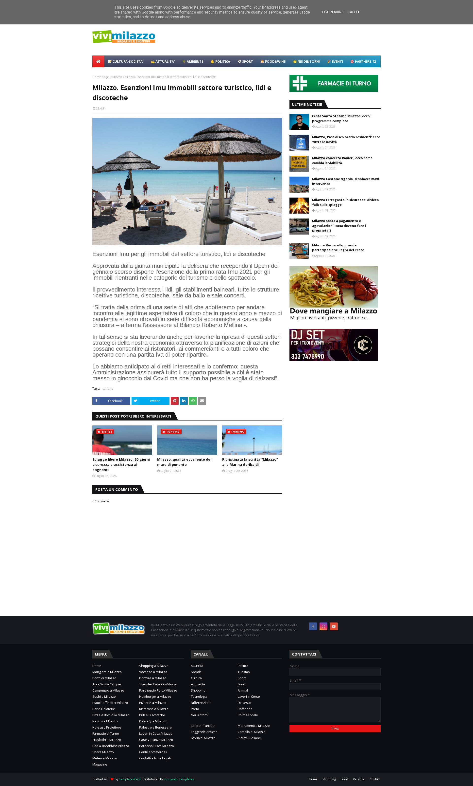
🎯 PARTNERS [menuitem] (361, 61)
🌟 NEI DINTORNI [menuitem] (306, 61)
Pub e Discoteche (152, 715)
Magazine (99, 764)
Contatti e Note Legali (155, 758)
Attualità (197, 665)
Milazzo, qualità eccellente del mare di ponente (184, 462)
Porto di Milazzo (104, 678)
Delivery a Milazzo (153, 721)
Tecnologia (199, 696)
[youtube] (334, 626)
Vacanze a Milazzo (153, 672)
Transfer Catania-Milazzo (158, 684)
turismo (116, 77)
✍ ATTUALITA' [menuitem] (163, 61)
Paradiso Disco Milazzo (156, 746)
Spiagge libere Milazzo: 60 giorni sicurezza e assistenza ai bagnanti (121, 464)
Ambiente (198, 684)
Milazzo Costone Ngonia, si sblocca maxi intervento (345, 181)
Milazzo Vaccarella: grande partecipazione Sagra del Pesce (338, 247)
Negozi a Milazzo (105, 721)
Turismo (244, 672)
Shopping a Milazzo (154, 665)
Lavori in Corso (249, 696)
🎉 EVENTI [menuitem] (335, 61)
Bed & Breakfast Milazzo (110, 746)
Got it (354, 12)
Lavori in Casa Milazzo (155, 733)
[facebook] (313, 626)
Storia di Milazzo (203, 738)
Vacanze (359, 779)
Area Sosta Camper (106, 684)
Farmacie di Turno (105, 733)
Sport (242, 678)
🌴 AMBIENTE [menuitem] (192, 61)
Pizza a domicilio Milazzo (110, 715)
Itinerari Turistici (203, 725)
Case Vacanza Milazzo (156, 739)
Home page (100, 77)
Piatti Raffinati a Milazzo (110, 702)
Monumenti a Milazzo (254, 725)
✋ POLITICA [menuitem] (220, 61)
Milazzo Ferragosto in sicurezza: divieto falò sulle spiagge (345, 202)
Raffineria (245, 709)
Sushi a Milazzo (104, 696)
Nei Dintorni (199, 715)
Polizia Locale (248, 715)
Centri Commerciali (153, 752)
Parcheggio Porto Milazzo (158, 690)
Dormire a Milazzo (152, 678)
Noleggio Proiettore (106, 727)
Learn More (332, 12)
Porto (195, 709)
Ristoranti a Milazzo (154, 709)
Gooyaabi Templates (179, 779)
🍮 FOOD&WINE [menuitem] (273, 61)
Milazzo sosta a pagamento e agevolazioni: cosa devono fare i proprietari (339, 226)
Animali (243, 690)
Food (241, 684)
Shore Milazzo (103, 752)
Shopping (198, 690)
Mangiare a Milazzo (107, 672)
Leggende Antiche (204, 732)
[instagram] (323, 626)
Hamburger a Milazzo (155, 696)
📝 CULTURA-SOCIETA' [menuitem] (125, 61)
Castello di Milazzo (252, 732)
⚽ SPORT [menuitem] (245, 61)
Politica (243, 665)
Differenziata (201, 702)
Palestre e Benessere (155, 727)
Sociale (196, 672)
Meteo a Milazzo (104, 758)
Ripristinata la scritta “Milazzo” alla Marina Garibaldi (250, 462)
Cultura (196, 678)
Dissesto (244, 702)
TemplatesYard (129, 779)
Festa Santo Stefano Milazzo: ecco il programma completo (342, 118)
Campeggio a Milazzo (108, 690)
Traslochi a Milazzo (106, 739)
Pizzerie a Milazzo (152, 702)
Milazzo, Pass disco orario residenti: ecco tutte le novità (346, 139)
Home (96, 665)
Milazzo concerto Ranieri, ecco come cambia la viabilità (342, 160)
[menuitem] (98, 61)
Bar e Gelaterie (103, 709)
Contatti (375, 779)
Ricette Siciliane (249, 738)
